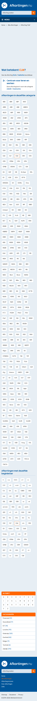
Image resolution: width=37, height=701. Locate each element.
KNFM (13, 232)
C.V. (4, 491)
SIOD (12, 345)
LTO (24, 253)
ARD (10, 123)
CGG (17, 150)
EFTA (23, 177)
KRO (19, 248)
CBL (17, 145)
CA (10, 491)
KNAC (19, 226)
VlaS (25, 416)
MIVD (11, 259)
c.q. (24, 485)
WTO (11, 459)
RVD (24, 334)
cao (4, 496)
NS (17, 291)
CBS (30, 145)
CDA (4, 150)
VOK (17, 426)
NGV (20, 269)
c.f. (22, 480)
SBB (11, 340)
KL (10, 221)
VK (3, 416)
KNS (4, 242)
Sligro (4, 351)
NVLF (25, 296)
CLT (10, 156)
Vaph (25, 388)
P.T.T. (4, 313)
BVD (11, 140)
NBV (27, 264)
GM (31, 194)
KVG (26, 248)
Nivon (18, 275)
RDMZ (31, 318)
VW (27, 448)
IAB (11, 199)
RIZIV (11, 329)
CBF (25, 140)
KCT (4, 221)
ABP (17, 102)
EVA (11, 188)
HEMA (4, 199)
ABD (4, 102)
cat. (10, 496)
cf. (10, 512)
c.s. (30, 485)
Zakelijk (9, 89)
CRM (18, 545)
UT (4, 378)
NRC (10, 291)
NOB (4, 286)
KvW (4, 253)
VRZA (19, 432)
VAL (18, 388)
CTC (20, 167)
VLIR (13, 421)
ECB (9, 177)
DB (16, 172)
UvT (22, 378)
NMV (24, 280)
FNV (24, 194)
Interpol (5, 210)
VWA (4, 453)
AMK (11, 107)
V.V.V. (25, 383)
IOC (13, 210)
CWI (27, 167)
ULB (31, 367)
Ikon (11, 204)
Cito (30, 150)
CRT (4, 550)
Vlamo (18, 416)
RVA (17, 334)
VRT (11, 432)
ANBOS (25, 107)
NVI (19, 296)
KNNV (19, 237)
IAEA (17, 199)
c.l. (10, 485)
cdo (10, 150)
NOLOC (11, 286)
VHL (4, 410)
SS (25, 351)
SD (18, 340)
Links (3, 687)
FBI (24, 188)
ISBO (19, 210)
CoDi (24, 528)
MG (30, 253)
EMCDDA (5, 183)
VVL (30, 443)
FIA (30, 188)
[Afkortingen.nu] (16, 5)
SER (31, 340)
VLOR (20, 421)
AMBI (4, 107)
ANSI (18, 112)
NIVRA (26, 275)
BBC (19, 129)
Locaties (7, 630)
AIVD (24, 102)
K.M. (10, 215)
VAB (4, 388)
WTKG (4, 459)
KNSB (11, 242)
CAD (29, 491)
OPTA (12, 307)
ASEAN (26, 123)
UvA (15, 378)
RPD (4, 334)
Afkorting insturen (7, 681)
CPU (11, 545)
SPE (18, 351)
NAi (24, 259)
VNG (11, 426)
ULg (4, 372)
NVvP (4, 302)
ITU (4, 215)
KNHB (28, 232)
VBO (25, 394)
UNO (27, 372)
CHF (29, 512)
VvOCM (5, 448)
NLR (10, 280)
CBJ (10, 145)
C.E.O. (15, 480)
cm (23, 523)
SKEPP (27, 345)
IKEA (4, 204)
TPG (10, 361)
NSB (23, 291)
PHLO (19, 313)
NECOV (12, 269)
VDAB (27, 399)
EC (3, 177)
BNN (4, 134)
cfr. (16, 512)
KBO (29, 215)
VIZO (30, 410)
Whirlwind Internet (16, 698)
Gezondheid (8, 622)
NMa (17, 280)
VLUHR (28, 421)
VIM (16, 410)
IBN (31, 199)
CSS (16, 550)
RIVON (25, 324)
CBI (4, 145)
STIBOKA (5, 356)
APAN (19, 118)
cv (10, 556)
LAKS (11, 253)
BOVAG (19, 134)
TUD (4, 367)
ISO (26, 210)
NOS (19, 286)
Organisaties (17, 89)
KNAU (26, 226)
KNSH (18, 242)
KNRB (26, 237)
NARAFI (5, 264)
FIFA (11, 194)
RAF (11, 318)
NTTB (30, 291)
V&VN (11, 383)
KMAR (4, 226)
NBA (20, 264)
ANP (11, 112)
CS (10, 550)
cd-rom (5, 507)
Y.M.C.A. (26, 459)
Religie (6, 641)
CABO (18, 140)
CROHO (12, 167)
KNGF (20, 232)
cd (29, 501)
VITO (23, 410)
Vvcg (23, 443)
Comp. (5, 534)
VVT (20, 448)
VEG (4, 405)
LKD (18, 253)
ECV (16, 177)
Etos (27, 183)
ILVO (17, 204)
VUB (16, 443)
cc (23, 501)
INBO (30, 204)
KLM (16, 221)
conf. (12, 534)
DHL (31, 172)
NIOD (4, 275)
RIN (18, 324)
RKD (18, 329)
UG (17, 367)
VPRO (25, 426)
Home (3, 676)
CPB (4, 161)
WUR (18, 459)
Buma (27, 134)
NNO (31, 280)
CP (25, 534)
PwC (4, 318)
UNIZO (20, 372)
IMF (24, 204)
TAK (21, 356)
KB (23, 215)
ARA (4, 123)
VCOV (20, 399)
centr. (27, 507)
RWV (31, 334)
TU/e (25, 361)
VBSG (4, 399)
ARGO (18, 123)
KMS (11, 226)
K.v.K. (16, 215)
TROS (18, 361)
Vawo (12, 394)
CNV (23, 156)
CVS (16, 556)
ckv (23, 518)
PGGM (12, 313)
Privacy (20, 695)
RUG (10, 334)
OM (26, 302)
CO (4, 528)
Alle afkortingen (6, 679)
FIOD (17, 194)
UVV (29, 378)
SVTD (14, 356)
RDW (4, 324)
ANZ (12, 118)
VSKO (19, 437)
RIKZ (11, 324)
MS (18, 259)
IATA (24, 199)
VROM (4, 432)
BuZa (4, 140)
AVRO (12, 129)
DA (4, 172)
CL (29, 518)
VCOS (12, 399)
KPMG (12, 248)
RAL (23, 318)
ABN (10, 102)
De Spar (23, 172)
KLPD (23, 221)
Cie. (10, 518)
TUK (10, 367)
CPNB (4, 167)
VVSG (13, 448)
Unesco (11, 372)
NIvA (11, 275)
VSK (12, 437)
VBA (19, 394)
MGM (4, 259)
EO (13, 183)
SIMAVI (5, 345)
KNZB (4, 248)
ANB (18, 107)
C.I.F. (4, 485)
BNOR (11, 134)
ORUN (27, 307)
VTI (4, 443)
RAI (17, 318)
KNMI (4, 237)
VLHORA (5, 421)
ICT (5, 626)
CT (23, 550)
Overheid (7, 637)
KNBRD (5, 232)
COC (30, 156)
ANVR (26, 112)
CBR (23, 145)
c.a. (9, 480)
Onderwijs (8, 633)
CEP (4, 512)
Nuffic (4, 296)
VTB (26, 437)
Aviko (4, 129)
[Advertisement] (18, 46)
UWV (4, 383)
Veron (11, 405)
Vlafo (10, 416)
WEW (25, 453)
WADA (11, 453)
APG (26, 118)
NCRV (4, 269)
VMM (4, 426)
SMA (11, 351)
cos (19, 534)
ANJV (4, 112)
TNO (4, 361)
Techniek (7, 645)
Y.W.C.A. (5, 464)
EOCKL (20, 183)
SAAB (4, 340)
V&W (18, 383)
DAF (10, 172)
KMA (30, 221)
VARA (4, 394)
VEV (18, 405)
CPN (25, 161)
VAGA (11, 388)
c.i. (28, 480)
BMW (25, 129)
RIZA (4, 329)
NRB (4, 291)
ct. (29, 550)
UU (9, 378)
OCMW (19, 302)
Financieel (7, 618)
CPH (18, 161)
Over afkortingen (6, 684)
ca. (16, 491)
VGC (25, 405)
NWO (11, 302)
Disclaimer (12, 695)
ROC (25, 329)
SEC (24, 340)
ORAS (19, 307)
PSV (26, 313)
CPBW (11, 161)
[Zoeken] (34, 13)
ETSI (4, 188)
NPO (25, 286)
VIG (10, 410)
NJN (4, 280)
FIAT (4, 194)
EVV (17, 188)
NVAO (12, 296)
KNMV (11, 237)
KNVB (26, 242)
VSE (26, 432)
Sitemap (4, 695)
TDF (27, 356)
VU (10, 443)
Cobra (10, 528)
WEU (18, 453)
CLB (4, 156)
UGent (24, 367)
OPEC (4, 307)
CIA (24, 150)
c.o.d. (17, 485)
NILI (27, 269)
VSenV (5, 437)
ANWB (5, 118)
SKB (19, 345)
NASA (13, 264)
